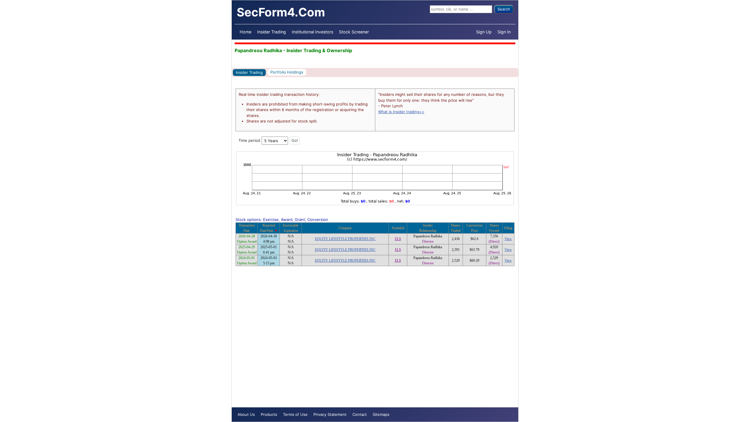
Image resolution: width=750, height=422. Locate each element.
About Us (246, 414)
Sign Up (484, 31)
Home (245, 31)
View (508, 239)
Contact (359, 414)
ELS (398, 239)
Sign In (504, 31)
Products (269, 414)
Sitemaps (381, 414)
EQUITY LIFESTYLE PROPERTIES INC (345, 239)
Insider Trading (271, 31)
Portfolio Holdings (286, 72)
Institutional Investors (312, 31)
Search (503, 9)
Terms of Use (295, 414)
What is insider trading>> (401, 111)
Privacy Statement (330, 414)
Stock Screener (354, 31)
